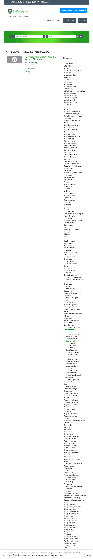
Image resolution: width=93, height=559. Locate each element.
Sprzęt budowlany (70, 448)
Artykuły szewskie (70, 100)
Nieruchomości (69, 325)
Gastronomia (68, 225)
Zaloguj (82, 20)
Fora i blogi (68, 218)
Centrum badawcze (71, 154)
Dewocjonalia (68, 170)
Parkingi (66, 398)
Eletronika (67, 204)
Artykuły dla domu (70, 93)
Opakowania (68, 382)
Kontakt (35, 2)
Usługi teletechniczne (71, 527)
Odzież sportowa (72, 354)
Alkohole (67, 77)
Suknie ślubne (71, 373)
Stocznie (67, 454)
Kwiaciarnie (68, 291)
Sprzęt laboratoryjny (71, 452)
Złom (65, 548)
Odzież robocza (71, 350)
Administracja (68, 63)
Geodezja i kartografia (72, 229)
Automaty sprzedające (72, 111)
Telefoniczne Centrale (71, 475)
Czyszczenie (68, 168)
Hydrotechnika (69, 248)
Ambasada (67, 79)
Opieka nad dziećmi (71, 386)
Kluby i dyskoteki (70, 270)
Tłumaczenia (68, 488)
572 (65, 61)
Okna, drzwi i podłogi (71, 379)
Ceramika (67, 159)
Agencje (66, 68)
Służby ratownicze (70, 441)
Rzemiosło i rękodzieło (72, 436)
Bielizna (68, 332)
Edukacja (67, 188)
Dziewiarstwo (68, 186)
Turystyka (67, 491)
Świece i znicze (69, 466)
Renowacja (68, 425)
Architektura (68, 84)
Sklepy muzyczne (70, 438)
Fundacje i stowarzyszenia (73, 220)
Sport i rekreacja (69, 443)
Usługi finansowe (70, 509)
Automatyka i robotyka (72, 113)
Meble (66, 311)
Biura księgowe (69, 127)
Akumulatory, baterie (71, 75)
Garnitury (71, 348)
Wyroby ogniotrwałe (71, 541)
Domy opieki (68, 179)
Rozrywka (67, 429)
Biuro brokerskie (69, 134)
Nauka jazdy (68, 323)
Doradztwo (67, 182)
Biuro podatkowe (70, 141)
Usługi (66, 502)
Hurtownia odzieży (72, 334)
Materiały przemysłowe (72, 309)
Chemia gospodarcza (71, 163)
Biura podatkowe (70, 132)
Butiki (70, 368)
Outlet (68, 357)
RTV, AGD (67, 432)
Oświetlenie (68, 391)
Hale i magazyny (70, 241)
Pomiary (67, 407)
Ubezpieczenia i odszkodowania (75, 495)
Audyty (66, 109)
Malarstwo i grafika (70, 304)
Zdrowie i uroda (69, 545)
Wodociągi (67, 534)
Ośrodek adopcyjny (70, 388)
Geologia (67, 232)
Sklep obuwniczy (72, 363)
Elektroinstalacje (69, 195)
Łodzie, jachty (69, 302)
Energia (66, 209)
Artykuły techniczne (71, 102)
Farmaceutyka (69, 211)
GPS (65, 236)
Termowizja (68, 484)
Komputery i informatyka (72, 277)
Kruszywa (67, 286)
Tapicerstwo (68, 468)
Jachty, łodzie (68, 254)
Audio (66, 107)
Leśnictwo (67, 295)
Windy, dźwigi (68, 529)
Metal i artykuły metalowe (73, 313)
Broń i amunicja (69, 150)
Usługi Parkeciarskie (71, 513)
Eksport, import (69, 193)
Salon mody (72, 370)
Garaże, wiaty (68, 223)
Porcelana (67, 411)
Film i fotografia (69, 216)
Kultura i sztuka (69, 288)
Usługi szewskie (69, 523)
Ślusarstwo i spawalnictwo (73, 463)
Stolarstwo (67, 457)
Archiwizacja (68, 88)
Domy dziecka (69, 177)
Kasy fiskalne (68, 268)
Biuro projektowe (70, 143)
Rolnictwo (67, 427)
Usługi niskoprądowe (71, 511)
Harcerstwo (68, 243)
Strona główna (17, 2)
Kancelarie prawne (70, 263)
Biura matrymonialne (71, 129)
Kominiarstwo (68, 273)
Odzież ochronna (74, 352)
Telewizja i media (70, 479)
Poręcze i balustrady (71, 413)
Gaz (65, 227)
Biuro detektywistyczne (72, 136)
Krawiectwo (68, 284)
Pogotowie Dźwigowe (71, 402)
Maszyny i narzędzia (71, 307)
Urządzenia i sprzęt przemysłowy (75, 500)
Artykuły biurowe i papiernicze (74, 91)
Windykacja (68, 532)
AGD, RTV (67, 66)
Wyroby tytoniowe (70, 543)
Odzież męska (71, 343)
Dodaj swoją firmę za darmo (73, 10)
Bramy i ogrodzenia (71, 148)
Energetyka (68, 207)
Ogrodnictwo (68, 377)
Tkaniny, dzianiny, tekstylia (73, 486)
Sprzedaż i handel (70, 445)
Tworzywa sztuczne (71, 493)
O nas (28, 2)
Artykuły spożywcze (71, 98)
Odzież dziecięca (72, 338)
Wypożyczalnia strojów (74, 375)
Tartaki (66, 470)
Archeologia (68, 82)
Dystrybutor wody (70, 184)
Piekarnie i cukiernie (71, 400)
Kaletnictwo (68, 259)
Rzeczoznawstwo (70, 434)
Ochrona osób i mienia (72, 327)
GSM (65, 238)
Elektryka (67, 202)
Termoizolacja (69, 482)
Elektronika (68, 198)
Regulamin (45, 2)
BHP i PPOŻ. (68, 123)
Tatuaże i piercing (70, 473)
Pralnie (66, 418)
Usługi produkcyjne (70, 518)
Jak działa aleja (54, 20)
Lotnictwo (67, 300)
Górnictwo (67, 234)
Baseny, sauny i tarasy (72, 120)
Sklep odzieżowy (72, 366)
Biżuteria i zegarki (70, 145)
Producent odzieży (72, 361)
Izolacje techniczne (70, 252)
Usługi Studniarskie (70, 520)
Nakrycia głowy (71, 336)
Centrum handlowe (70, 157)
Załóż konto (69, 20)
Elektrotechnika (69, 200)
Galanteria (72, 345)
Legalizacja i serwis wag (72, 293)
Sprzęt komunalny (70, 450)
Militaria (66, 316)
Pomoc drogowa (69, 409)
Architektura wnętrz (70, 86)
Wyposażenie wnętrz (71, 538)
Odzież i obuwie (70, 329)
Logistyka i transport (71, 298)
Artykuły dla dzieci (70, 95)
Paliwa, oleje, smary (71, 393)
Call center (67, 152)
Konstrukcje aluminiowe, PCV (74, 279)
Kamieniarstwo (69, 261)
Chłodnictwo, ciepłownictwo (73, 166)
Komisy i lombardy (70, 275)
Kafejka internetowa (71, 257)
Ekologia (67, 191)
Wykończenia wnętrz (71, 536)
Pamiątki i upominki (70, 395)
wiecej (27, 71)
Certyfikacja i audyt (70, 161)
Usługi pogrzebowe (70, 516)
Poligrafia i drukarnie (71, 404)
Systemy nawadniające (72, 459)
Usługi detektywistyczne (72, 507)
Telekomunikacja (70, 477)
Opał (65, 384)
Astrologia (67, 104)
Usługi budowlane (70, 504)
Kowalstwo (67, 282)
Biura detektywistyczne (72, 125)
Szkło (66, 461)
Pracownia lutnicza (70, 416)
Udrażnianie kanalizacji (72, 498)
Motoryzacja (68, 318)
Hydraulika (67, 245)
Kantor (66, 266)
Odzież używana (74, 359)
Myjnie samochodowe (71, 320)
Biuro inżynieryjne (70, 138)
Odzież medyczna (72, 341)
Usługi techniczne (70, 525)
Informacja (67, 250)
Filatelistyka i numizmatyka (73, 213)
